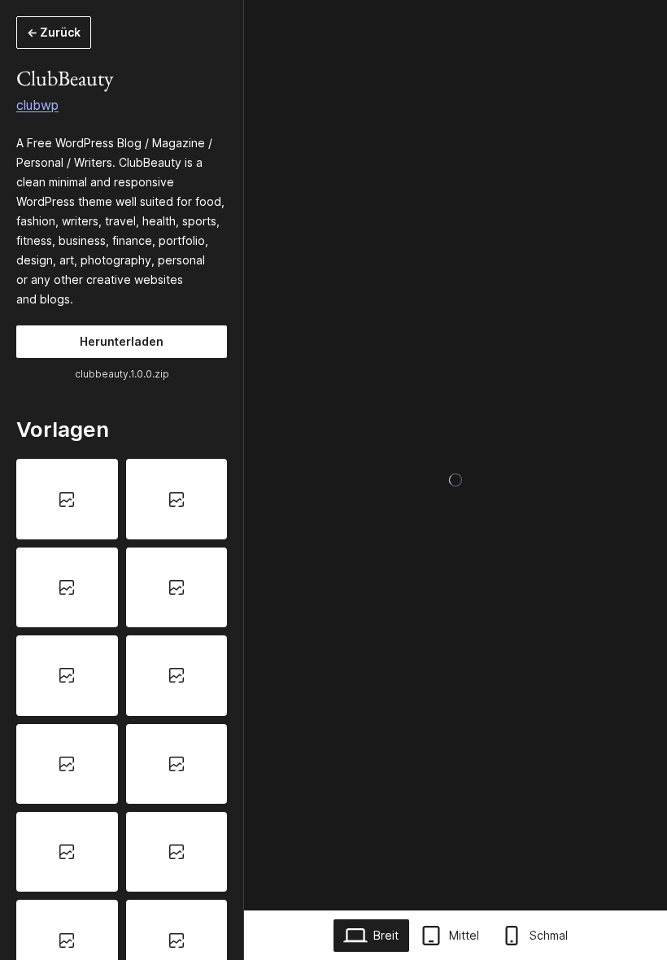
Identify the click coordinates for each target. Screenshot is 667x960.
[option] (67, 499)
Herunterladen (121, 341)
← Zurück (54, 32)
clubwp (37, 105)
